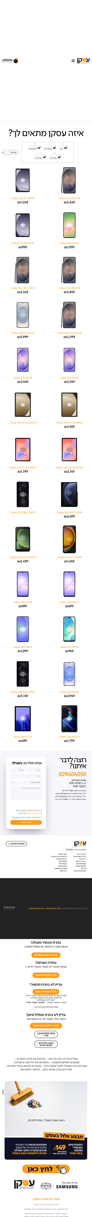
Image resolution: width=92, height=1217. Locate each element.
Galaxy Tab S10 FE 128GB (69, 512)
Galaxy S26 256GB (22, 378)
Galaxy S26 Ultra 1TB (69, 198)
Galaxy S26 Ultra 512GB (23, 288)
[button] (73, 60)
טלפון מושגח (62, 866)
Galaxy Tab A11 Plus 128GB (69, 423)
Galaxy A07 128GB (69, 602)
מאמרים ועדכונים (80, 871)
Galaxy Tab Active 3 (69, 737)
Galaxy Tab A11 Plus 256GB (22, 423)
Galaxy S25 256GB (69, 692)
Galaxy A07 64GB (23, 602)
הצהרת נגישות (81, 861)
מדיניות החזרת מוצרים (59, 857)
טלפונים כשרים (81, 866)
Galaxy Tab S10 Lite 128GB (22, 467)
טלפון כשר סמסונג (60, 868)
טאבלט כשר (63, 864)
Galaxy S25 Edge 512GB (23, 692)
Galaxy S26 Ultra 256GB (69, 333)
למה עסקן (63, 871)
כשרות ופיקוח (81, 854)
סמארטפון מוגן (81, 864)
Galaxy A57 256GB (69, 243)
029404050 (72, 774)
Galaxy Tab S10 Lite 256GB (69, 467)
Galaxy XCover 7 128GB (69, 557)
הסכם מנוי (82, 859)
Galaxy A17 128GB (69, 647)
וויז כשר (83, 868)
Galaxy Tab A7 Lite (22, 737)
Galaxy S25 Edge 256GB (22, 512)
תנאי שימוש (63, 854)
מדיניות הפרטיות (33, 813)
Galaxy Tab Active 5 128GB (22, 557)
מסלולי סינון (63, 861)
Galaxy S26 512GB (69, 378)
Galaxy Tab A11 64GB (23, 243)
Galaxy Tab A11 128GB (23, 198)
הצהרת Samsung (79, 857)
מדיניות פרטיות (61, 859)
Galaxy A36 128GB (22, 647)
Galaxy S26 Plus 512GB (22, 333)
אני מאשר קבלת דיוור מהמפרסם (26, 817)
